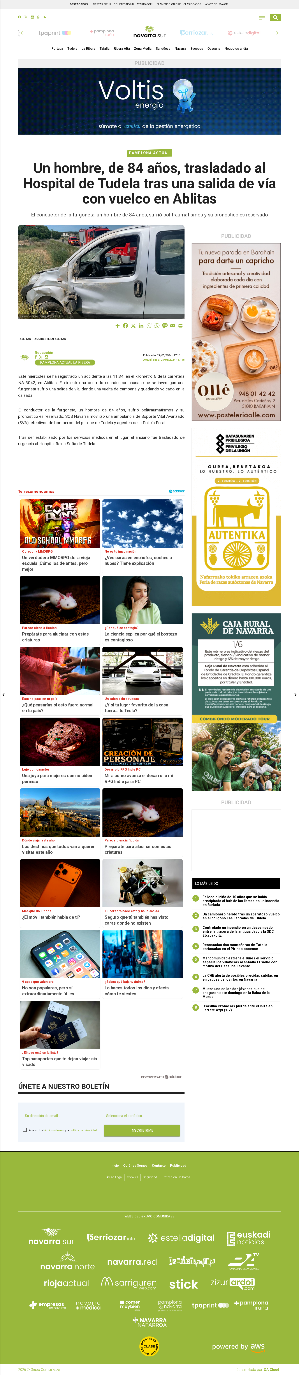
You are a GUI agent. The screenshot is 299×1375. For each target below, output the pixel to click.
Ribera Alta (122, 49)
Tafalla (104, 49)
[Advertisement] (236, 840)
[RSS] (45, 17)
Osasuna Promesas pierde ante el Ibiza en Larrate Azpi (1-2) (234, 1008)
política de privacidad (83, 1130)
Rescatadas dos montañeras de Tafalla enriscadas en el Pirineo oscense (231, 947)
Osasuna (214, 49)
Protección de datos (176, 1177)
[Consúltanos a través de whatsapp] (38, 17)
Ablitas (25, 339)
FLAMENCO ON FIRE (169, 4)
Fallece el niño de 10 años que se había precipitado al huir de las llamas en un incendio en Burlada (237, 901)
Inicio (115, 1166)
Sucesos (196, 49)
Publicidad (178, 1166)
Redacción (44, 353)
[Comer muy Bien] (129, 1305)
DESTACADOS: (79, 4)
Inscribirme (141, 1130)
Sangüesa (163, 49)
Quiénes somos (135, 1166)
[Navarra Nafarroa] (149, 1321)
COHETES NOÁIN (124, 4)
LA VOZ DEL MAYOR (216, 4)
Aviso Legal (114, 1177)
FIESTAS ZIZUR (102, 4)
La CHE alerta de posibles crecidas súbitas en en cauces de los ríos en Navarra (236, 978)
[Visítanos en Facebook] (19, 17)
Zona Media (142, 49)
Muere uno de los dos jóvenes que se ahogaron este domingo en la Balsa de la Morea (232, 993)
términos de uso (54, 1130)
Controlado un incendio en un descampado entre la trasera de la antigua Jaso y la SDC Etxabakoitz (234, 932)
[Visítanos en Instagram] (32, 17)
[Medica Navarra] (88, 1305)
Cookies (132, 1177)
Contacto (159, 1166)
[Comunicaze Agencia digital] (149, 1198)
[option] (149, 32)
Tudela (72, 49)
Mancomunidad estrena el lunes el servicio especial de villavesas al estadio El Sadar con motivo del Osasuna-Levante (236, 962)
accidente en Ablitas (50, 339)
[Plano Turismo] (169, 1305)
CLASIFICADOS (192, 4)
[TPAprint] (210, 1305)
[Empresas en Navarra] (47, 1305)
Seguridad (150, 1177)
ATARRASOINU (145, 4)
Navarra (180, 49)
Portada (57, 49)
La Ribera (88, 49)
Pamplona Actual (149, 153)
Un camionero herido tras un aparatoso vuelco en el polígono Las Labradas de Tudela (237, 916)
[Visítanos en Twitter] (26, 17)
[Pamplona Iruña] (251, 1305)
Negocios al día (236, 49)
